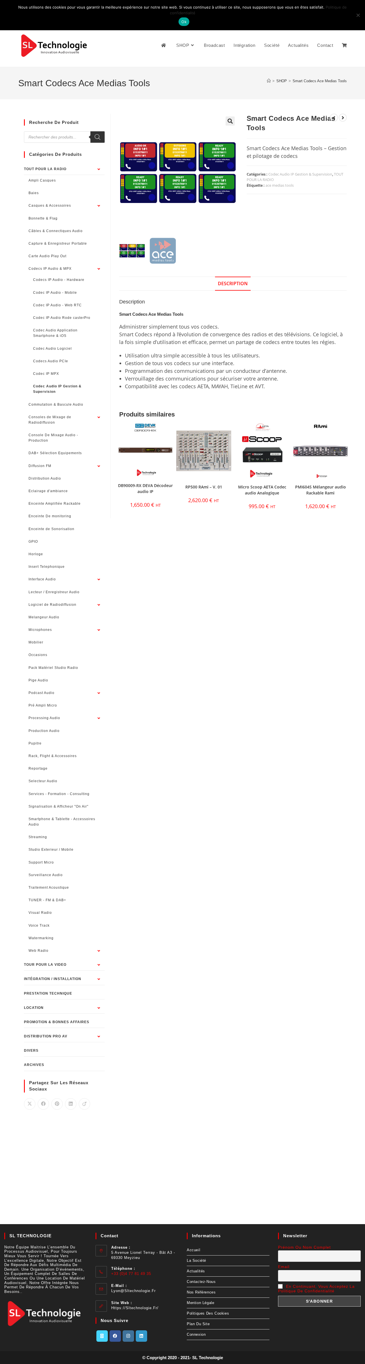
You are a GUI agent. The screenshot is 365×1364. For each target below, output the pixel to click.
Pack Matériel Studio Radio (53, 668)
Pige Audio (38, 680)
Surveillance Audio (46, 875)
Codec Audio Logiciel (52, 349)
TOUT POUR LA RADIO (45, 169)
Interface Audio (42, 579)
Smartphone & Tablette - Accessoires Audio (62, 821)
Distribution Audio (45, 478)
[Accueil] (269, 81)
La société (196, 1260)
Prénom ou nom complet (304, 1247)
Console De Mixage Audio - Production (53, 437)
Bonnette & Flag (43, 218)
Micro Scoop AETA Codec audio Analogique (262, 490)
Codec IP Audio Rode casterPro (61, 318)
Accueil (193, 1250)
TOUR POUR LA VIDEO (45, 965)
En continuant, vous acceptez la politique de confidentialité (316, 1288)
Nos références (201, 1292)
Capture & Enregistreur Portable (58, 244)
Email (283, 1266)
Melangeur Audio (44, 617)
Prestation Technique (48, 993)
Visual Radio (40, 913)
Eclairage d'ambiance (48, 491)
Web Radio (38, 951)
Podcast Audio (41, 693)
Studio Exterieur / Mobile (51, 850)
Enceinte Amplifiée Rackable (55, 504)
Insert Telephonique (47, 567)
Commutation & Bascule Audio (56, 405)
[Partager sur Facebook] (43, 1104)
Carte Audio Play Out (47, 256)
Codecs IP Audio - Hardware (58, 280)
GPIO (33, 542)
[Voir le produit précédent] (334, 118)
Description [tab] (233, 283)
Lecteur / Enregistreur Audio (54, 592)
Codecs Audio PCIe (50, 361)
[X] (102, 1336)
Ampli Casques (42, 180)
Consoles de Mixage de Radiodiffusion (50, 420)
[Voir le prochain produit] (343, 118)
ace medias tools (279, 185)
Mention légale (200, 1303)
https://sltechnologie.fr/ (135, 1308)
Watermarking (41, 938)
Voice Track (39, 926)
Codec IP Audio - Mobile (55, 293)
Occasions (38, 655)
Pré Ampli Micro (43, 705)
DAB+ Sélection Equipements (55, 453)
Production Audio (44, 731)
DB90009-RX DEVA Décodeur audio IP (145, 488)
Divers (31, 1051)
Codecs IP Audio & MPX (50, 269)
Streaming (38, 837)
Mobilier (36, 642)
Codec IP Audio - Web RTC (57, 305)
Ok (183, 21)
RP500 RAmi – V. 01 (203, 487)
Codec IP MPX (46, 374)
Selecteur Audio (43, 781)
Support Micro (41, 862)
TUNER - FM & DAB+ (47, 900)
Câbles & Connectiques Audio (56, 231)
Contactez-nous (201, 1281)
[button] (230, 121)
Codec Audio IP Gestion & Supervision (300, 174)
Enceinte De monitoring (50, 516)
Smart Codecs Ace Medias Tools (320, 81)
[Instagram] (128, 1336)
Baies (34, 193)
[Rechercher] (97, 137)
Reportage (38, 768)
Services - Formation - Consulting (59, 794)
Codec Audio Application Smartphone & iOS (55, 333)
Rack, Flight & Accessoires (53, 756)
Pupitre (35, 743)
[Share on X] (29, 1104)
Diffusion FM (40, 466)
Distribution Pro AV (45, 1036)
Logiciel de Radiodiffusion (52, 605)
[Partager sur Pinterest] (57, 1104)
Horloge (36, 554)
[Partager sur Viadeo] (84, 1104)
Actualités (196, 1271)
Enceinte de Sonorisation (51, 529)
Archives (34, 1065)
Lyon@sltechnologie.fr (133, 1291)
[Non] (358, 15)
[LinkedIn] (141, 1336)
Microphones (40, 630)
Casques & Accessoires (50, 206)
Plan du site (198, 1324)
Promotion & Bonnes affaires (56, 1022)
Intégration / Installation (52, 979)
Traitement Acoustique (49, 888)
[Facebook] (115, 1336)
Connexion (196, 1334)
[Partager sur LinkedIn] (70, 1104)
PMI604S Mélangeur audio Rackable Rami (320, 490)
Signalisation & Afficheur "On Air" (58, 806)
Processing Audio (44, 718)
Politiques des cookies (208, 1313)
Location (34, 1008)
